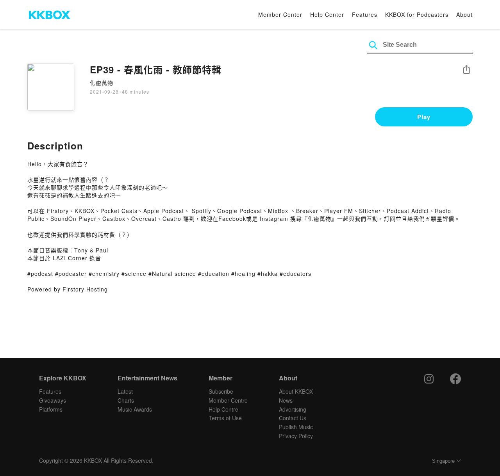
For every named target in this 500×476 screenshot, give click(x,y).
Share (466, 70)
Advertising (292, 409)
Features (364, 14)
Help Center (327, 14)
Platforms (50, 409)
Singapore (443, 461)
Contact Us (292, 418)
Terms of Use (225, 418)
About (464, 14)
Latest (125, 391)
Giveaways (52, 400)
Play (423, 116)
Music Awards (135, 409)
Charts (126, 400)
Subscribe (221, 391)
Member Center (280, 14)
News (286, 400)
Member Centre (228, 400)
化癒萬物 (101, 83)
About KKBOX (296, 391)
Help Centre (223, 409)
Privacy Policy (296, 436)
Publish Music (296, 427)
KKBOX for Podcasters (416, 14)
